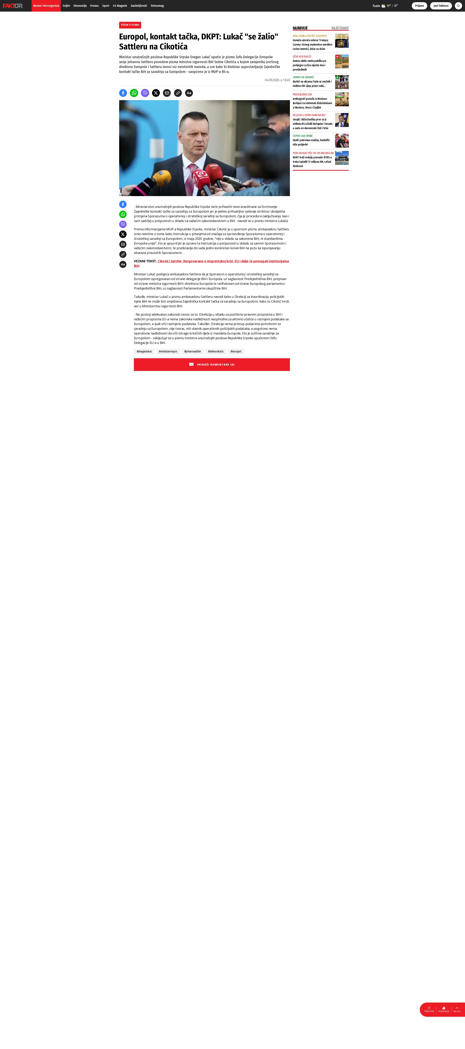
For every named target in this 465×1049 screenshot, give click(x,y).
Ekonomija (80, 6)
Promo (94, 6)
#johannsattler (192, 351)
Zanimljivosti (139, 6)
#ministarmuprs (168, 351)
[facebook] (123, 93)
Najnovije (429, 1011)
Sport (105, 6)
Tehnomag (157, 6)
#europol (236, 351)
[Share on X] (156, 93)
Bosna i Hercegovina (46, 6)
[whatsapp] (134, 93)
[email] (167, 93)
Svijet (66, 6)
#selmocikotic (216, 351)
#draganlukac (144, 351)
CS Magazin (120, 6)
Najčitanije (443, 1011)
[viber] (145, 93)
